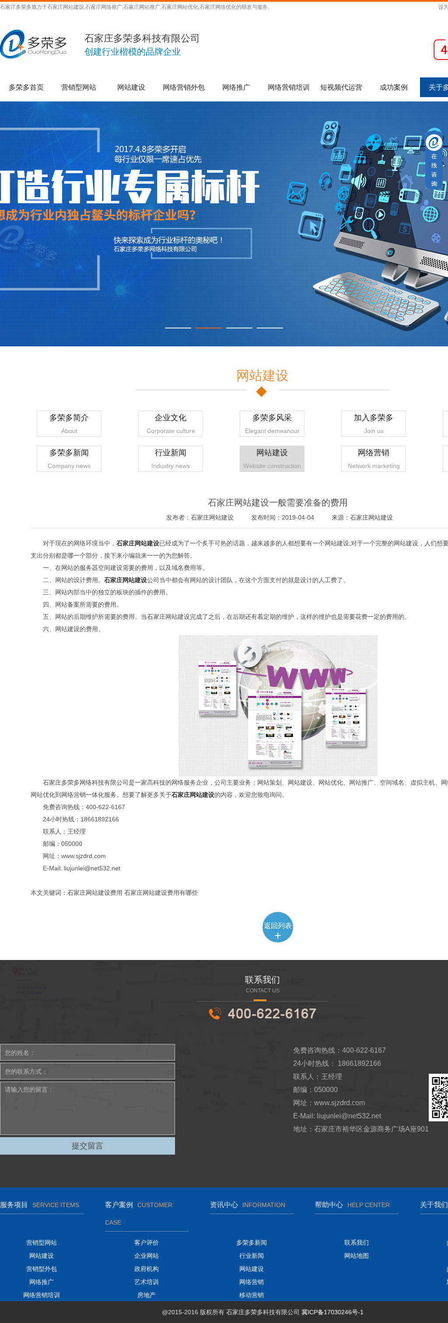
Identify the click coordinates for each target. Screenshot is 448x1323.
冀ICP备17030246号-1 (332, 1312)
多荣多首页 (26, 87)
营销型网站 (78, 87)
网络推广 (236, 87)
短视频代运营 (341, 87)
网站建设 (131, 87)
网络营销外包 (184, 87)
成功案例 (394, 87)
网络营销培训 (289, 87)
